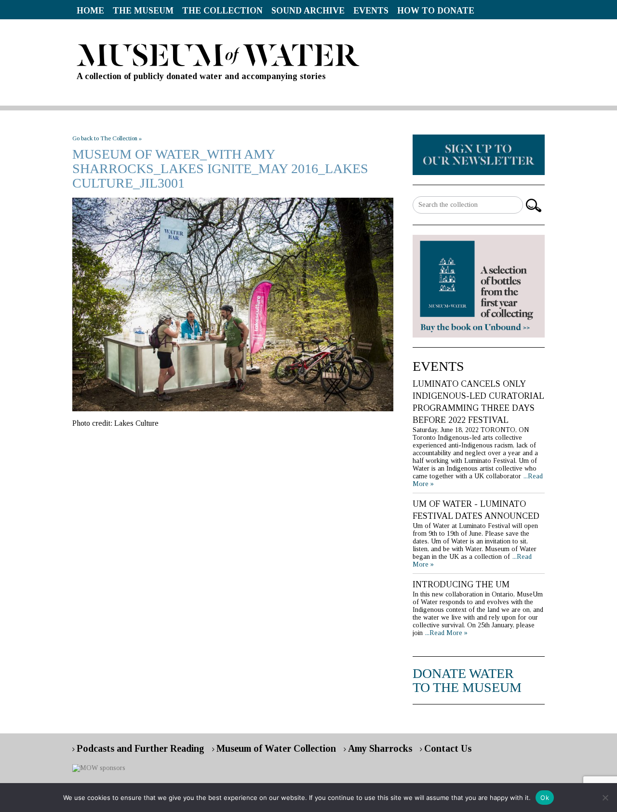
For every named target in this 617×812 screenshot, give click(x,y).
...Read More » (446, 632)
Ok (544, 797)
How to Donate (435, 10)
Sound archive (308, 10)
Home (90, 10)
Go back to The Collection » (107, 138)
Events (371, 10)
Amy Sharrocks (380, 748)
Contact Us (447, 748)
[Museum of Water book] (479, 154)
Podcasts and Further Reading (140, 748)
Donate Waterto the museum (467, 680)
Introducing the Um (461, 584)
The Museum (143, 10)
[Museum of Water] (308, 55)
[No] (605, 797)
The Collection (222, 10)
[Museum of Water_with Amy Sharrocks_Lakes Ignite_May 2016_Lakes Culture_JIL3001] (232, 304)
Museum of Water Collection (276, 748)
